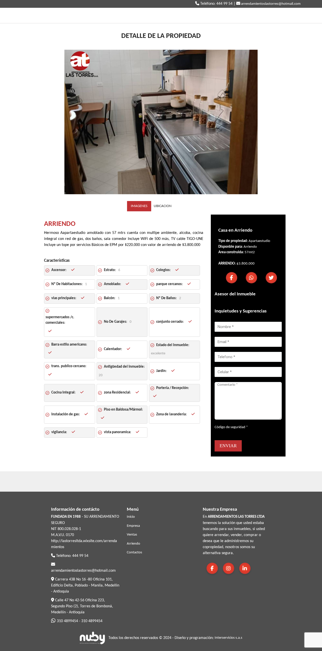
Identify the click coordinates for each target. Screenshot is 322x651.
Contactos (134, 552)
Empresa (133, 526)
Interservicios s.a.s (228, 638)
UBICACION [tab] (163, 206)
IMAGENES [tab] (139, 206)
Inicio (131, 517)
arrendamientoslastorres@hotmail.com (270, 4)
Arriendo (133, 544)
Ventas (132, 535)
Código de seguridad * (231, 427)
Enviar (228, 445)
